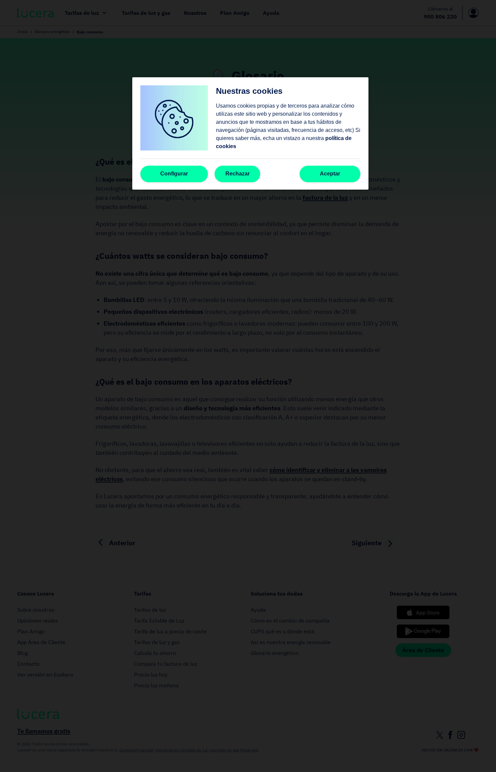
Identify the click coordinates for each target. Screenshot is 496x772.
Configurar (174, 173)
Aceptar (330, 173)
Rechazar (237, 173)
